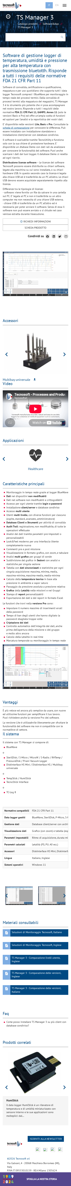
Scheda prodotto (35, 227)
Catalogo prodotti (28, 23)
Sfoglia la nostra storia (42, 1179)
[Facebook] (47, 236)
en (56, 5)
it (49, 5)
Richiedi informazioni (37, 221)
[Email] (66, 236)
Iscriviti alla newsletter (46, 1138)
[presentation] (6, 354)
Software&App (51, 23)
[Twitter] (60, 236)
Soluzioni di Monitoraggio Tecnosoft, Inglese (36, 945)
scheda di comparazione (16, 127)
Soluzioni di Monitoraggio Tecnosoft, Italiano (37, 932)
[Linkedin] (54, 236)
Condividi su (36, 236)
